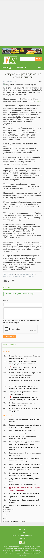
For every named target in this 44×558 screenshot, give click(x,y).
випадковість (7, 276)
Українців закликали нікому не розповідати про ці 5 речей (25, 454)
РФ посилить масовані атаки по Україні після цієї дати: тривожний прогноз (23, 362)
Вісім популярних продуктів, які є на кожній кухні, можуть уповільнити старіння (25, 443)
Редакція (22, 529)
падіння (28, 274)
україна (10, 274)
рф (14, 274)
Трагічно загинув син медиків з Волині (23, 496)
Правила (29, 320)
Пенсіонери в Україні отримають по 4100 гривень (24, 381)
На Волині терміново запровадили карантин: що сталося (22, 404)
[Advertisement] (22, 23)
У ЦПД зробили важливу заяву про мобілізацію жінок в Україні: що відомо (23, 387)
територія (16, 276)
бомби (22, 274)
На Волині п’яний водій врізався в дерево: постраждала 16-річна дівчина (23, 398)
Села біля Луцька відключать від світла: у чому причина (24, 409)
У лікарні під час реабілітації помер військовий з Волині (23, 368)
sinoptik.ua (15, 521)
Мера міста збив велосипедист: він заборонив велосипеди (22, 431)
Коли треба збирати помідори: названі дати (25, 464)
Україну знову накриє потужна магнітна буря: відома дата (23, 392)
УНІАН (38, 101)
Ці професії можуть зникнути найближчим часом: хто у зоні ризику (24, 459)
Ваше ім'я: (6, 300)
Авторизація (20, 68)
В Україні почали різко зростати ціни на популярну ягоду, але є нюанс (23, 474)
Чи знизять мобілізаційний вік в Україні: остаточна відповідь (24, 488)
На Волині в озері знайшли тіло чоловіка (24, 493)
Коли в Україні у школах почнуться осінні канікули (24, 420)
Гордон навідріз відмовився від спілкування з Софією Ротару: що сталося (25, 426)
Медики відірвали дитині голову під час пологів (23, 448)
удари (33, 274)
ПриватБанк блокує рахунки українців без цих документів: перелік (24, 357)
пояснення (30, 276)
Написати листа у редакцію (22, 535)
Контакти (22, 532)
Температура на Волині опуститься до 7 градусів (24, 501)
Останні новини (9, 345)
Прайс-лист (22, 538)
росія (18, 274)
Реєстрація (5, 68)
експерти (23, 276)
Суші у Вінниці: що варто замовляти (22, 484)
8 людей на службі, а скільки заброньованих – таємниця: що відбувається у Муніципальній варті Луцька (25, 374)
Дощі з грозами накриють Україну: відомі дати (24, 479)
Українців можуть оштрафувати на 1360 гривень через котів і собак (24, 468)
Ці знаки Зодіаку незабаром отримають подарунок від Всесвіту (23, 437)
